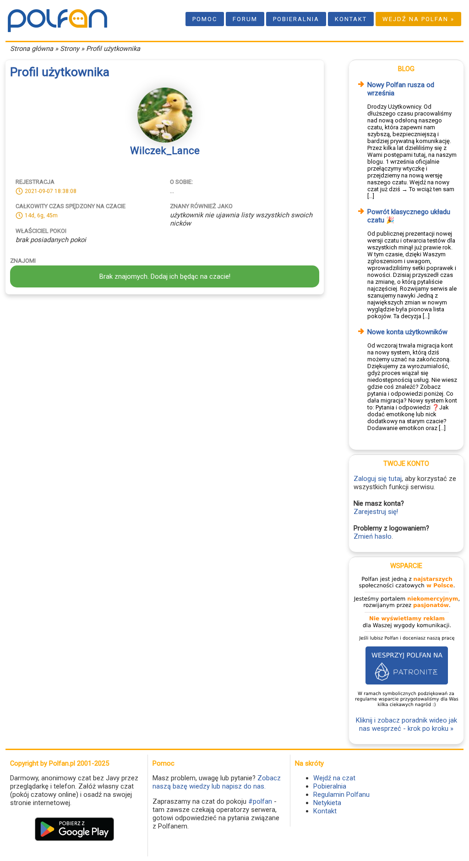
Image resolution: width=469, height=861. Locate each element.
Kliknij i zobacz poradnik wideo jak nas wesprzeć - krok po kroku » (406, 724)
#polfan (260, 801)
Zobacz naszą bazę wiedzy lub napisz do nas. (217, 782)
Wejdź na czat (334, 778)
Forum (245, 19)
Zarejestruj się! (376, 512)
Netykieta (327, 803)
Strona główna (31, 48)
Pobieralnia (296, 19)
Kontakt (351, 19)
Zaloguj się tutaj (378, 479)
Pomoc (204, 19)
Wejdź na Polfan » (418, 19)
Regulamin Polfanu (341, 794)
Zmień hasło (373, 536)
